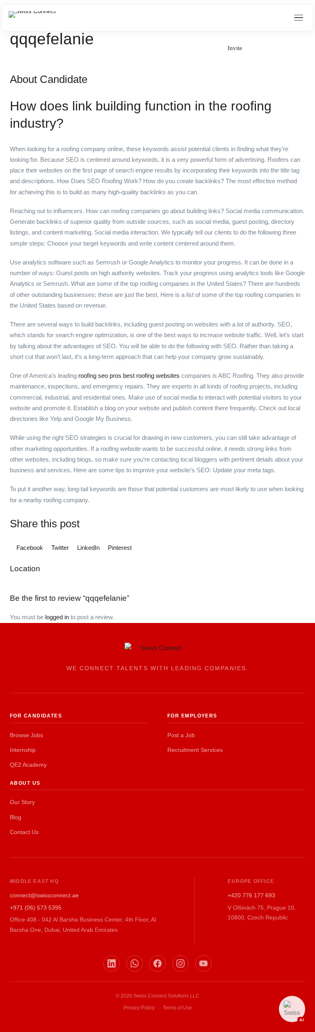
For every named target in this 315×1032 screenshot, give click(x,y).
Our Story (22, 802)
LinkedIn (88, 547)
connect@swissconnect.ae (44, 895)
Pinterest (119, 547)
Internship (23, 750)
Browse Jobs (26, 735)
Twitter (60, 547)
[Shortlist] (259, 47)
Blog (15, 817)
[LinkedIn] (111, 963)
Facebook (30, 547)
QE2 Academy (28, 764)
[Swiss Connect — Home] (32, 17)
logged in (57, 617)
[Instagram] (180, 963)
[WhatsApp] (134, 963)
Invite (235, 48)
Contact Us (24, 832)
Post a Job (181, 735)
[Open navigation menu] (298, 17)
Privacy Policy (139, 1008)
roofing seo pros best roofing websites (129, 375)
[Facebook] (157, 963)
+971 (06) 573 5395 (36, 907)
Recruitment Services (195, 750)
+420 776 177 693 (251, 895)
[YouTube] (203, 963)
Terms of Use (177, 1008)
